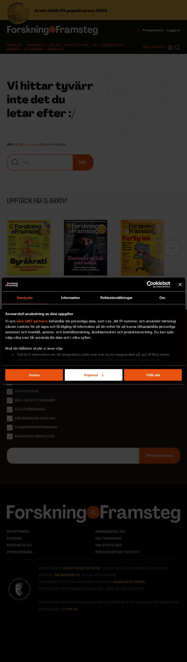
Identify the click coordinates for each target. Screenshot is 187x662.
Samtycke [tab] (25, 298)
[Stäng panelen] (180, 284)
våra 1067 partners (32, 321)
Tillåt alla (153, 375)
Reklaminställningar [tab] (116, 298)
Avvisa (34, 375)
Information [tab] (70, 298)
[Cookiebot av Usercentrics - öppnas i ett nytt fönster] (150, 284)
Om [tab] (162, 298)
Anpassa (91, 375)
